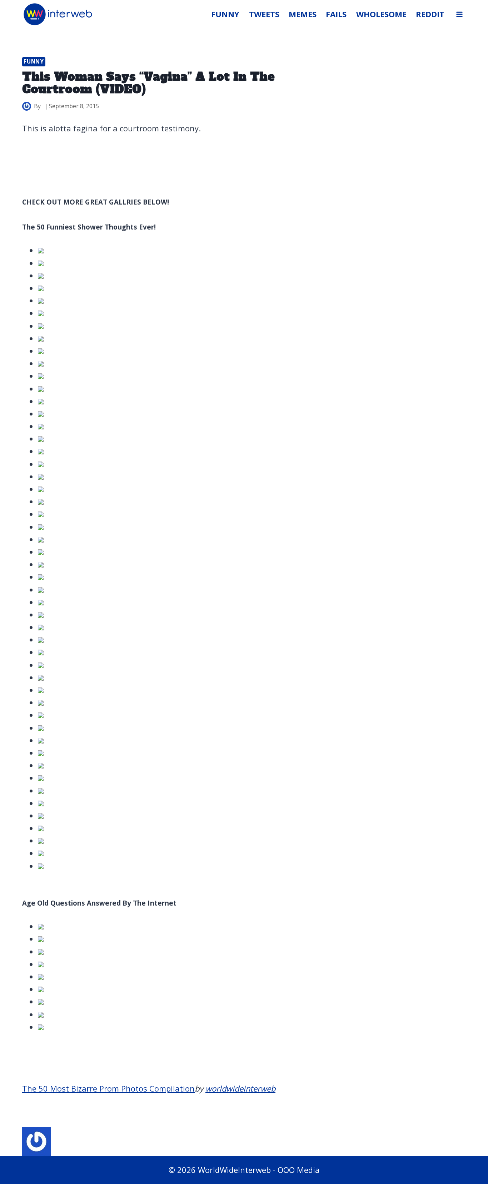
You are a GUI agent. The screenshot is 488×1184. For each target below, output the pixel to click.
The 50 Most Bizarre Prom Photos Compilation (108, 1088)
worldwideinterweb (240, 1088)
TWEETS (264, 14)
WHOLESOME (381, 14)
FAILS (336, 14)
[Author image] (26, 106)
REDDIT (430, 14)
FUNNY (225, 14)
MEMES (303, 14)
